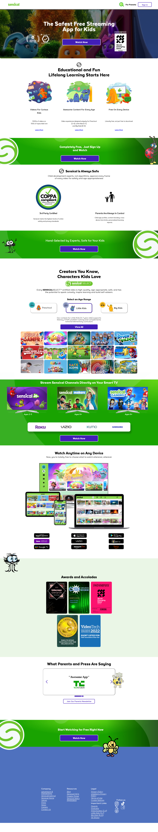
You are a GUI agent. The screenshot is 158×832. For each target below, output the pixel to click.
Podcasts (95, 808)
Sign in (145, 4)
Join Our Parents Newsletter (79, 701)
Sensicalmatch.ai (48, 796)
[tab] (44, 308)
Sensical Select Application (73, 799)
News (43, 805)
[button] (46, 681)
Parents (94, 806)
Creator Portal (73, 796)
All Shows (95, 817)
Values (44, 800)
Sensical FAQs (73, 794)
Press (43, 802)
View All (79, 327)
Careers (44, 807)
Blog (69, 791)
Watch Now (81, 42)
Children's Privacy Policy (98, 795)
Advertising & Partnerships (47, 792)
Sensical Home (47, 798)
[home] (13, 4)
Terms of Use (96, 798)
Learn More (39, 130)
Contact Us (46, 809)
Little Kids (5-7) (97, 813)
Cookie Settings (97, 800)
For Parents (131, 4)
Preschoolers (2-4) (99, 810)
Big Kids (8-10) (97, 815)
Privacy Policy (97, 791)
